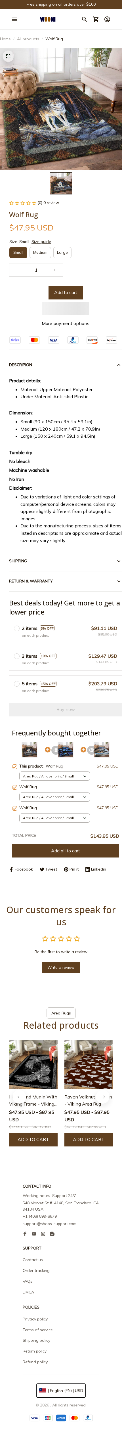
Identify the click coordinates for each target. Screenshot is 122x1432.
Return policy (35, 1351)
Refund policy (35, 1361)
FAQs (27, 1281)
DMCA (28, 1292)
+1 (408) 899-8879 (40, 1216)
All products (28, 38)
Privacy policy (35, 1319)
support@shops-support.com (49, 1223)
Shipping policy (36, 1340)
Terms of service (38, 1329)
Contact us (33, 1259)
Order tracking (36, 1270)
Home (5, 38)
